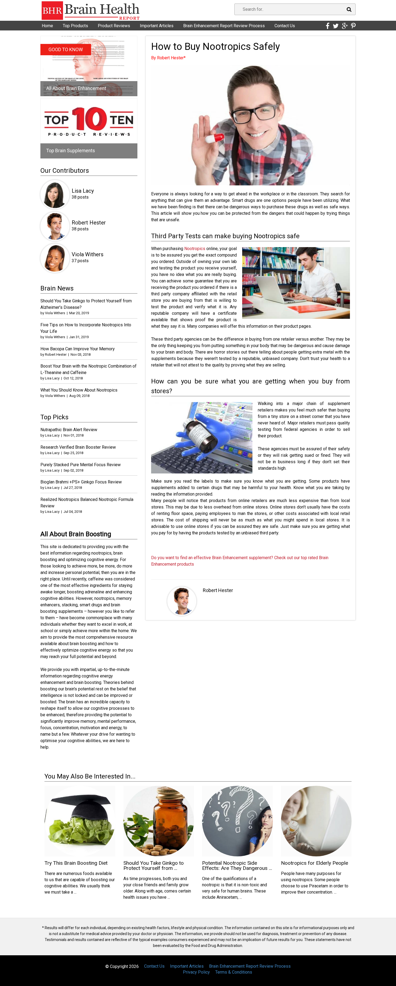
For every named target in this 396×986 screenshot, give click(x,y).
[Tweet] (336, 26)
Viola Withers (87, 254)
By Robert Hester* (168, 57)
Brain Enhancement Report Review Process (224, 25)
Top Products (75, 25)
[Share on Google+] (345, 26)
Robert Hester (218, 590)
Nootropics (194, 248)
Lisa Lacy (83, 191)
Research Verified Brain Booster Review (78, 447)
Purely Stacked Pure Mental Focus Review (80, 464)
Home (47, 25)
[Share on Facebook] (327, 26)
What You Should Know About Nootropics (78, 390)
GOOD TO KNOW (65, 49)
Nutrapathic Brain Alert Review (68, 429)
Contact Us (285, 25)
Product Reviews (114, 25)
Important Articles (156, 25)
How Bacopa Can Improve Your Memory (77, 348)
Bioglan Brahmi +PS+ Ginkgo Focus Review (81, 482)
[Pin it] (353, 26)
